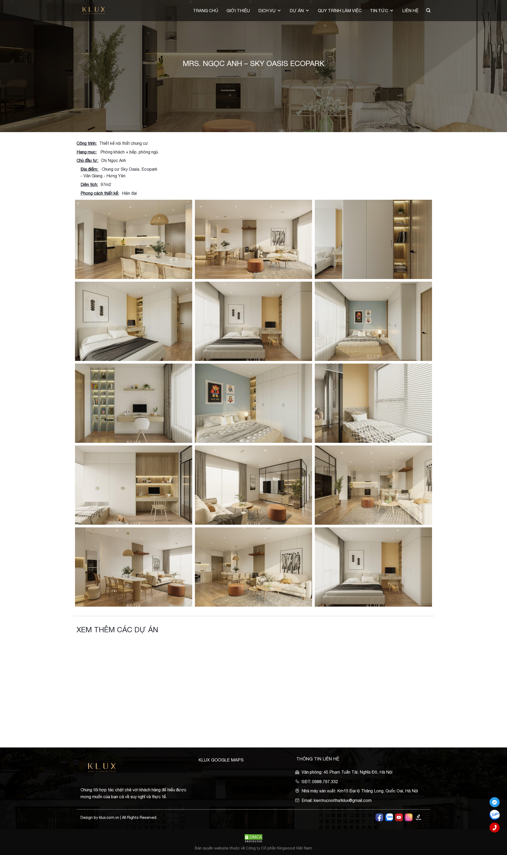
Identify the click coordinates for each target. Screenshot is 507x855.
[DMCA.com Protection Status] (253, 838)
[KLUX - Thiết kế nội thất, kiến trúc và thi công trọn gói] (97, 10)
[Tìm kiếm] (428, 10)
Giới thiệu (238, 10)
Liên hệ (410, 10)
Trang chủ (205, 10)
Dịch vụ (266, 10)
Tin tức (379, 10)
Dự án (297, 10)
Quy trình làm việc (340, 10)
